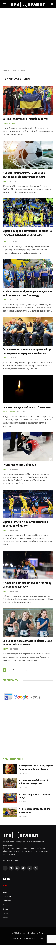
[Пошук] (52, 4)
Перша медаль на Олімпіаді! (19, 464)
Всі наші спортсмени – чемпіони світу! (25, 119)
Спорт (5, 913)
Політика (7, 900)
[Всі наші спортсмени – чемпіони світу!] (28, 100)
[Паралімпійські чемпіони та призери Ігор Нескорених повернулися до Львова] (28, 331)
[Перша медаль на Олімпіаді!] (28, 446)
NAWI (41, 933)
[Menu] (4, 4)
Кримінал (7, 905)
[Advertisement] (28, 39)
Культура (7, 896)
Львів (5, 892)
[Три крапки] (28, 4)
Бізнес (5, 909)
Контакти (17, 938)
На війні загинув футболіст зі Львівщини (27, 407)
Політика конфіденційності (35, 938)
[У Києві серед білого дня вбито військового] (10, 812)
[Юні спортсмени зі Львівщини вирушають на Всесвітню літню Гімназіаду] (28, 273)
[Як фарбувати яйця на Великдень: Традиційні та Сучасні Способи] (10, 769)
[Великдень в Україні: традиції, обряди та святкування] (10, 783)
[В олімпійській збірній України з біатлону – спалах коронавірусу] (28, 565)
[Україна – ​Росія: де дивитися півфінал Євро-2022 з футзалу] (28, 504)
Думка (5, 917)
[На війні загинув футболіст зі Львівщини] (28, 389)
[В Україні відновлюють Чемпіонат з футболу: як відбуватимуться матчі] (28, 155)
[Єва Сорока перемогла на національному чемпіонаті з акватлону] (28, 622)
